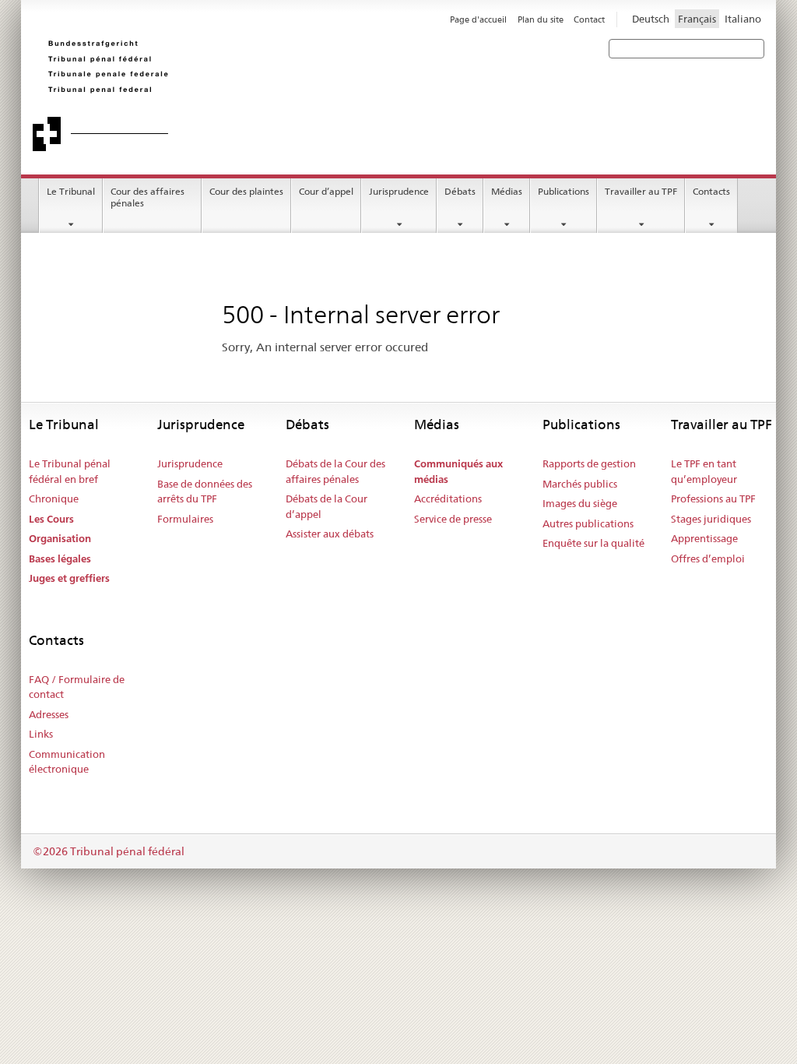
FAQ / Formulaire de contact (77, 687)
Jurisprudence (399, 191)
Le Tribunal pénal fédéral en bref (70, 471)
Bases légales (60, 558)
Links (41, 734)
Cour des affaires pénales (147, 197)
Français (697, 18)
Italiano (743, 18)
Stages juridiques (711, 519)
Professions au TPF (713, 498)
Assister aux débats (330, 533)
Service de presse (453, 519)
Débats (460, 191)
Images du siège (579, 503)
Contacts (711, 191)
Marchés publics (579, 483)
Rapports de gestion (589, 463)
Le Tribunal (71, 191)
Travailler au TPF (641, 191)
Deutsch (650, 18)
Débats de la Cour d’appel (326, 506)
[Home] (254, 95)
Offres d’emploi (708, 558)
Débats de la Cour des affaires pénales (335, 471)
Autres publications (588, 523)
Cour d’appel (326, 191)
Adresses (48, 714)
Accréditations (448, 498)
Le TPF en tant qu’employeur (704, 471)
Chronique (54, 498)
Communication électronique (67, 762)
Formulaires (185, 519)
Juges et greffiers (69, 578)
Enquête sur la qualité (593, 543)
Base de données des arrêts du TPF (204, 491)
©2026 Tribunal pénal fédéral (108, 851)
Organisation (60, 538)
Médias (506, 191)
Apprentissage (704, 538)
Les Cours (51, 519)
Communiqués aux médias (458, 471)
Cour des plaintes (246, 191)
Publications (563, 191)
